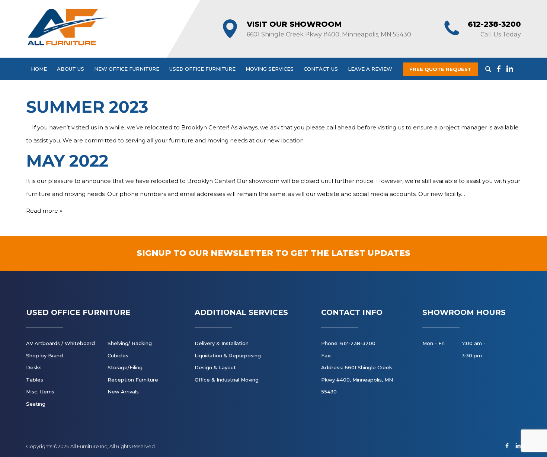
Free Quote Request (440, 69)
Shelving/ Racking (130, 343)
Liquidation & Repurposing (228, 355)
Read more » (44, 210)
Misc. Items (40, 392)
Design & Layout (215, 367)
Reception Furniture (133, 380)
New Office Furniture (126, 69)
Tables (34, 380)
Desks (34, 367)
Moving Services (270, 69)
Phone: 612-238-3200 (348, 343)
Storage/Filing (125, 367)
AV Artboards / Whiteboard (60, 343)
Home (39, 69)
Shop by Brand (44, 355)
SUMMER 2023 (87, 107)
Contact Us (321, 69)
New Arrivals (123, 392)
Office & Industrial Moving (227, 380)
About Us (70, 69)
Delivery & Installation (222, 343)
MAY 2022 (67, 161)
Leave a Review (370, 69)
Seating (35, 404)
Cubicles (118, 355)
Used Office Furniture (202, 69)
